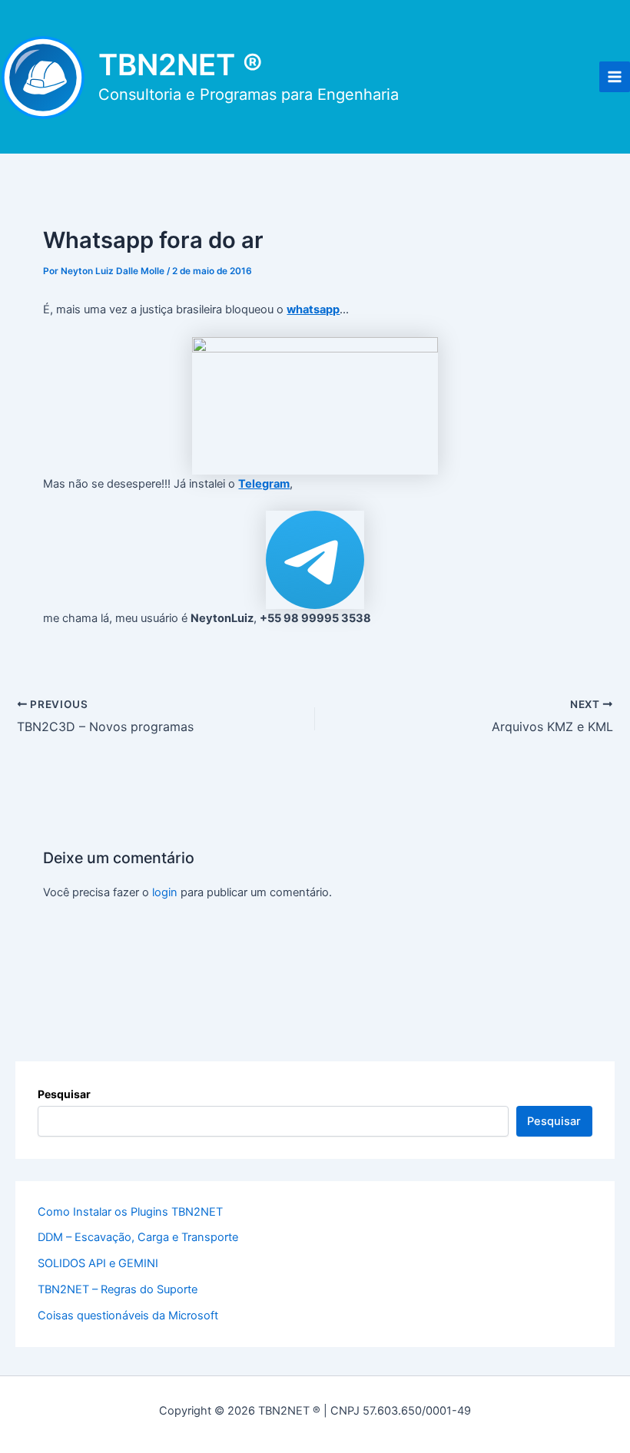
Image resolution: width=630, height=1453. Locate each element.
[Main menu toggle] (614, 76)
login (164, 892)
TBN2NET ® (180, 64)
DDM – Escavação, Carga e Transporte (138, 1237)
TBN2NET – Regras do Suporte (117, 1289)
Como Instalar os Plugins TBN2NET (130, 1212)
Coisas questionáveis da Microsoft (128, 1315)
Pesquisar (64, 1094)
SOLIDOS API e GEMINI (98, 1263)
